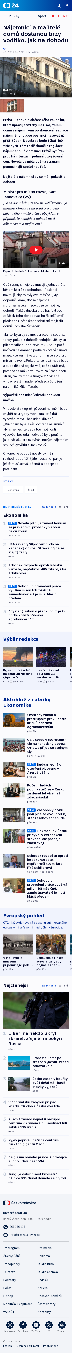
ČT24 (31, 490)
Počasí (7, 1288)
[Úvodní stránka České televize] (20, 1202)
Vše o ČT (9, 1312)
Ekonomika (13, 490)
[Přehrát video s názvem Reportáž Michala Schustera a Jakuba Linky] (36, 250)
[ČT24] (11, 5)
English (7, 1346)
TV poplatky (11, 1264)
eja (4, 48)
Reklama (44, 1256)
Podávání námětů (50, 1296)
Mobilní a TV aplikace (17, 1304)
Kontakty (44, 1312)
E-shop (8, 1296)
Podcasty (9, 1280)
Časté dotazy (46, 1304)
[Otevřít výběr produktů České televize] (67, 5)
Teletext (9, 1272)
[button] (36, 249)
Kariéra (43, 1288)
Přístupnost (50, 1346)
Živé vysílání (11, 1256)
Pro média (45, 1248)
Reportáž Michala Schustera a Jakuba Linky (29, 271)
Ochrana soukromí (27, 1346)
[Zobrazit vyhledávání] (58, 5)
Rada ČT (43, 1280)
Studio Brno (46, 1264)
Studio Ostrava (48, 1272)
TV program (11, 1248)
